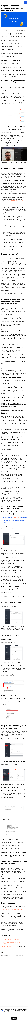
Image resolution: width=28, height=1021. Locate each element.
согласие (2, 1010)
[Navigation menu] (25, 2)
